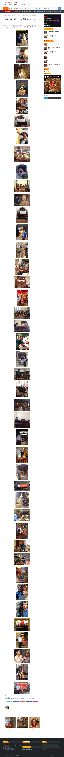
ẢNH (31, 8)
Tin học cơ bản (24, 744)
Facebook (16, 701)
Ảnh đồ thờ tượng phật (25, 11)
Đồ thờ (59, 11)
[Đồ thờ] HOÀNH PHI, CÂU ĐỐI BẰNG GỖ (13, 11)
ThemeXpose (48, 755)
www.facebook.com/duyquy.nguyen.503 (27, 698)
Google (23, 701)
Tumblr (30, 701)
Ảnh (43, 745)
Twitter (10, 701)
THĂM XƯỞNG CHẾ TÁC (38, 8)
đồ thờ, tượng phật (10, 26)
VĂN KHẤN (21, 8)
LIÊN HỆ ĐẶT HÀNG (46, 8)
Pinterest (36, 701)
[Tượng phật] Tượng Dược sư (22, 729)
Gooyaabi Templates (57, 755)
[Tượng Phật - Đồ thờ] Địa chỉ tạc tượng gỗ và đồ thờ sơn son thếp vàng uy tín (43, 11)
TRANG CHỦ (6, 8)
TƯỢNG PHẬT (16, 8)
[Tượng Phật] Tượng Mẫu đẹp (34, 729)
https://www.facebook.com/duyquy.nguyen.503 (9, 749)
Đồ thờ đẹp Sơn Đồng (10, 2)
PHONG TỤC (27, 8)
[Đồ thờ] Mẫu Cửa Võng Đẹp (52, 60)
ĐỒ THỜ (10, 8)
